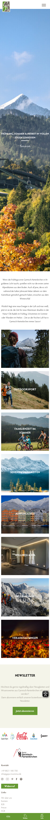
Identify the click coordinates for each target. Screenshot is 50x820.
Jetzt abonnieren (25, 710)
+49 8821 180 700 (9, 770)
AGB (3, 810)
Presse (3, 807)
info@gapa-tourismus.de (11, 773)
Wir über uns (6, 797)
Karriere (4, 801)
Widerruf (9, 786)
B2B (2, 804)
